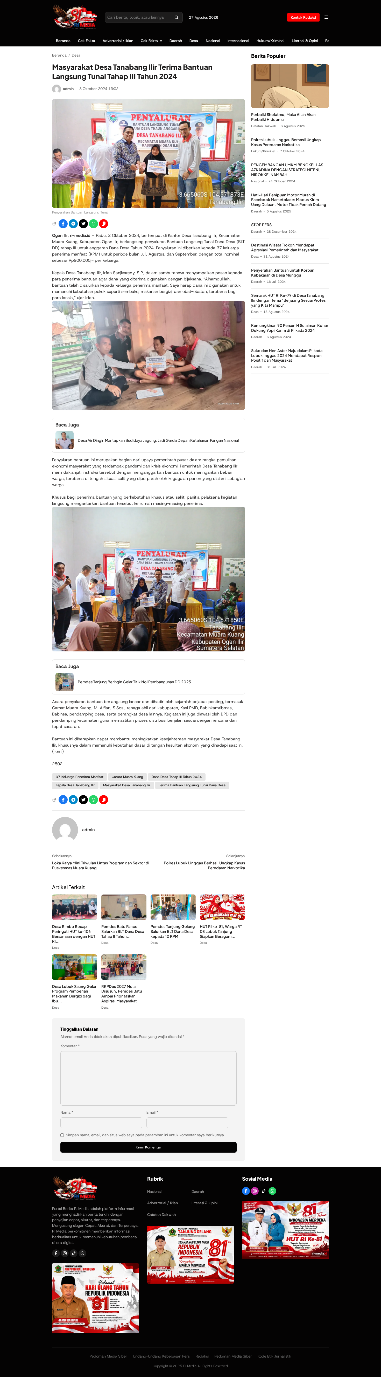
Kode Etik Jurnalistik (274, 1356)
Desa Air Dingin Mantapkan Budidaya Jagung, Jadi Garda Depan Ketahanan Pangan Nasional (158, 440)
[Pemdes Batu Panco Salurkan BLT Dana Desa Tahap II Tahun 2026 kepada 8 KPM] (123, 918)
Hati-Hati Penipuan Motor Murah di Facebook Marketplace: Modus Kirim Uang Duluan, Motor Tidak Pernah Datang (288, 199)
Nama (66, 1112)
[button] (103, 223)
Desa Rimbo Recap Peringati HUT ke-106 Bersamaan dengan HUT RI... (73, 934)
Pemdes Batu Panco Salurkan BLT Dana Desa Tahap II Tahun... (122, 931)
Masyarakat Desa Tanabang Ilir (126, 785)
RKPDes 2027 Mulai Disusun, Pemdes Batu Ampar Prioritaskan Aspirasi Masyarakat (121, 993)
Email (152, 1112)
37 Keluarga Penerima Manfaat (79, 777)
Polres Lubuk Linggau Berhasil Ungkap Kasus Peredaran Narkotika (286, 142)
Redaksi (202, 1356)
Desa (193, 40)
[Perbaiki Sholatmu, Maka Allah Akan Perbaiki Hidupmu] (290, 106)
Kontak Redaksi (303, 17)
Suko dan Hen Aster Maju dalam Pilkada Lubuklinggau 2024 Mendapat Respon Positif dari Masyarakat (286, 355)
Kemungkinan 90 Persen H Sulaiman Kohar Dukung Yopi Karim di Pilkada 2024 (289, 328)
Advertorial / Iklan (118, 40)
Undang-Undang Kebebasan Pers (161, 1356)
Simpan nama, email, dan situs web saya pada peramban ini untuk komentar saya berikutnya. (145, 1135)
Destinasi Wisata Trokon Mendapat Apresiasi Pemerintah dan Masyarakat (285, 247)
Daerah (176, 40)
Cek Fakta (86, 40)
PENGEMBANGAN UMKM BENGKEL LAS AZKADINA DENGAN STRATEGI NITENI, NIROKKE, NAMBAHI (287, 169)
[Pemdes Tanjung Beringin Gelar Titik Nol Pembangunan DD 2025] (64, 689)
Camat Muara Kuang (127, 777)
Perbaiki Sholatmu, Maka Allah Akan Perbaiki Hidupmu (283, 117)
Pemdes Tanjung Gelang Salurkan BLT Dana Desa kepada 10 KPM (173, 931)
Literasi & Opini (305, 40)
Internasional (238, 40)
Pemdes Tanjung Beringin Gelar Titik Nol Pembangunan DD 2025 (134, 681)
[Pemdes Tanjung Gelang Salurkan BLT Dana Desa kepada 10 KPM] (173, 918)
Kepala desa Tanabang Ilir (75, 785)
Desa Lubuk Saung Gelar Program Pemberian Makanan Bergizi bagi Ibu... (74, 993)
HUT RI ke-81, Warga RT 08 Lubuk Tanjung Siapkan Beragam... (221, 931)
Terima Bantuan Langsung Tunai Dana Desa (192, 785)
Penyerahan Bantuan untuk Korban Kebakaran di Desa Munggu (282, 272)
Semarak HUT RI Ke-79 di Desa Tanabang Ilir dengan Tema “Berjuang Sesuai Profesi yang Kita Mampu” (289, 300)
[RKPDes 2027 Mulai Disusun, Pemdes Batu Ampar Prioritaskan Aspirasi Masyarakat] (123, 978)
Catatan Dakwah (263, 126)
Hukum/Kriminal (270, 40)
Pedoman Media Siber (108, 1356)
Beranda (63, 40)
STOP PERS (261, 225)
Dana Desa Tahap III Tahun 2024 (177, 777)
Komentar (70, 1046)
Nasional (213, 40)
